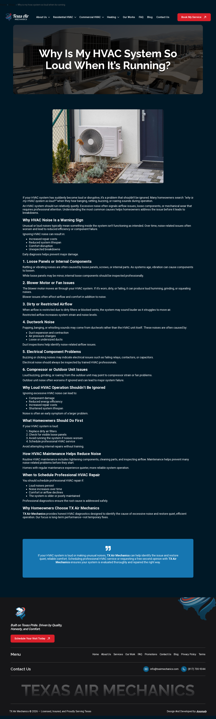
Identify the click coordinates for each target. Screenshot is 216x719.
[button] (43, 17)
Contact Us (21, 669)
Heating (111, 17)
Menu (16, 654)
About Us (41, 17)
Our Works (129, 17)
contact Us (162, 17)
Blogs (12, 4)
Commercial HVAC (90, 17)
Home (3, 4)
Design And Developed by (187, 711)
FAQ (141, 17)
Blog (150, 17)
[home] (17, 17)
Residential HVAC (63, 17)
